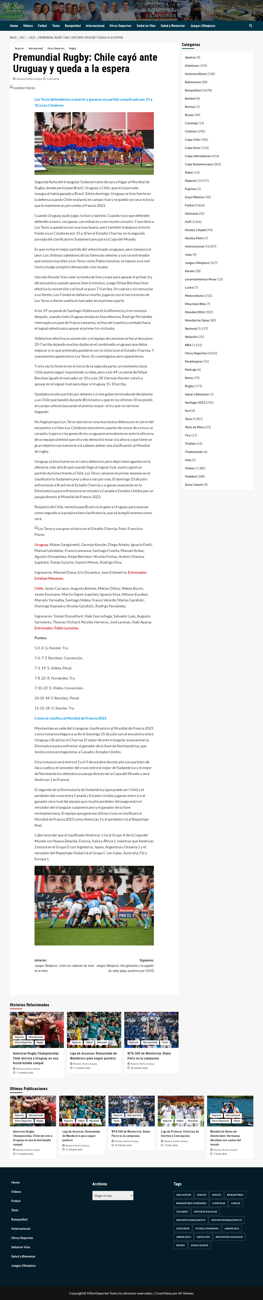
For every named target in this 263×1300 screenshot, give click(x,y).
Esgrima (190, 189)
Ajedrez (190, 57)
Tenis (56, 26)
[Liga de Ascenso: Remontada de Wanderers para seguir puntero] (94, 1030)
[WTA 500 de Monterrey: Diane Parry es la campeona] (151, 1030)
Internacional (95, 26)
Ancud (201, 1194)
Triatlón (190, 443)
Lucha (189, 287)
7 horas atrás (171, 1145)
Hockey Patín (194, 238)
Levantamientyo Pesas (201, 279)
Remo (189, 378)
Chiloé (235, 1203)
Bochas (190, 106)
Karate (189, 271)
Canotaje (191, 123)
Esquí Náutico (194, 197)
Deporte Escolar (205, 1211)
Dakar (189, 172)
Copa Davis (193, 148)
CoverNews (163, 1293)
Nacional (102, 1042)
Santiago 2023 (195, 402)
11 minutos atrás (24, 1072)
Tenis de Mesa (194, 427)
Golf (188, 221)
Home (14, 26)
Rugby (72, 48)
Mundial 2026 (195, 312)
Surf (188, 410)
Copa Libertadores (198, 156)
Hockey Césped (195, 230)
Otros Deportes (121, 26)
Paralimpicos (194, 361)
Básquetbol (235, 1194)
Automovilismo (196, 74)
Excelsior (182, 1228)
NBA (188, 345)
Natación (191, 337)
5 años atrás (53, 78)
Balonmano (193, 82)
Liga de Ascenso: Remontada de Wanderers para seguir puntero (81, 1136)
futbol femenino (207, 1228)
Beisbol (190, 98)
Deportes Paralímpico (226, 1220)
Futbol (42, 26)
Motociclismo (194, 295)
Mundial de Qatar (197, 320)
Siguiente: (125, 965)
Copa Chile (192, 139)
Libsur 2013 (183, 1236)
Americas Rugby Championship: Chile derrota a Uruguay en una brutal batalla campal (36, 1058)
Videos (28, 26)
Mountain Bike (195, 304)
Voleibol (191, 476)
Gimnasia (191, 213)
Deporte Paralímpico (190, 1220)
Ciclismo (191, 131)
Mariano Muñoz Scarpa (29, 78)
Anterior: (64, 965)
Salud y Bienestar (173, 26)
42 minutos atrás (139, 1068)
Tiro (188, 435)
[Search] (250, 25)
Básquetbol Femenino (191, 1203)
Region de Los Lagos (229, 1236)
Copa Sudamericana (199, 164)
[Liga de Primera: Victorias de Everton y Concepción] (181, 1111)
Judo (188, 254)
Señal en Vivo (146, 26)
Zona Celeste (194, 484)
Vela (188, 460)
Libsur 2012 (232, 1228)
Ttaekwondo (194, 452)
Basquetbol (73, 26)
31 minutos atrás (82, 1068)
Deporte (19, 48)
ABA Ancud (183, 1194)
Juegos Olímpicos (202, 26)
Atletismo (192, 65)
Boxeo (189, 115)
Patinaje (190, 369)
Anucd (216, 1194)
